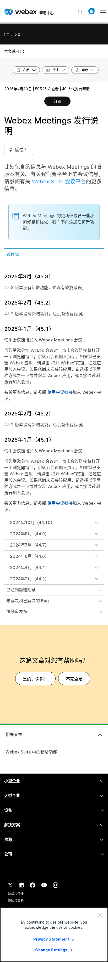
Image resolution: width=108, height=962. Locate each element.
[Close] (100, 915)
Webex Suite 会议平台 (59, 181)
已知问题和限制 (21, 590)
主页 (6, 35)
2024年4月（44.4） (29, 567)
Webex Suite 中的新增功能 (31, 752)
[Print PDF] (40, 101)
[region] (54, 934)
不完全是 (74, 679)
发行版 (12, 253)
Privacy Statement (51, 939)
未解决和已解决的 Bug (27, 600)
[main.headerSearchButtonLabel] (80, 10)
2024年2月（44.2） (29, 578)
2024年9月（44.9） (29, 533)
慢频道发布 (16, 611)
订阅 (57, 101)
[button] (91, 11)
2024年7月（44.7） (29, 545)
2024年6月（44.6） (29, 556)
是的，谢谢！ (35, 679)
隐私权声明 (15, 901)
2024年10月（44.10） (32, 522)
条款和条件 (15, 894)
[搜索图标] (80, 12)
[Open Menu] (103, 11)
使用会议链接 (60, 392)
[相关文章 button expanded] (99, 735)
